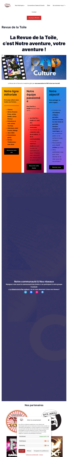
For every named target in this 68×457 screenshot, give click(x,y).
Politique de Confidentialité (32, 454)
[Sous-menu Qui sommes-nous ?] (65, 5)
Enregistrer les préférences (41, 451)
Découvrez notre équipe (34, 167)
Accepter (21, 451)
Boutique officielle (34, 18)
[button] (49, 420)
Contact (41, 454)
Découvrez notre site (12, 151)
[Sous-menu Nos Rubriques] (24, 5)
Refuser (29, 451)
